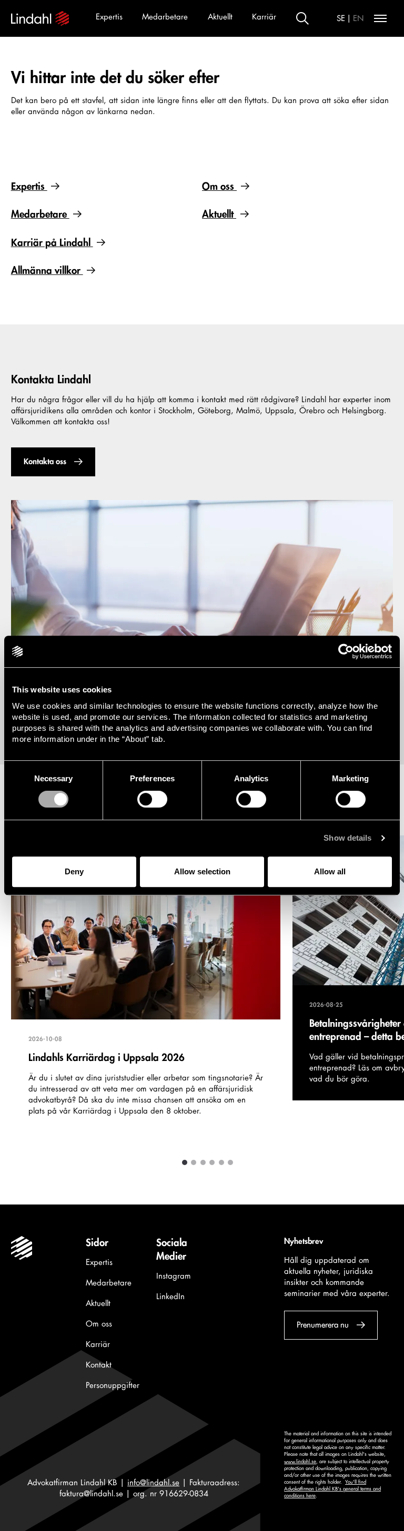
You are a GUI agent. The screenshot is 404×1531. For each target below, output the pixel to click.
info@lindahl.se (153, 1483)
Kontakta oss (44, 462)
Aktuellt (220, 17)
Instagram (173, 1276)
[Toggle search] (302, 18)
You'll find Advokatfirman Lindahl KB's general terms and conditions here (332, 1488)
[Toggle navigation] (380, 18)
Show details (347, 837)
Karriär (264, 17)
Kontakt (99, 1365)
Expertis (109, 17)
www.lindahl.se (300, 1461)
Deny (74, 871)
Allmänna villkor (47, 270)
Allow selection (202, 871)
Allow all (330, 871)
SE (341, 19)
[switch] (152, 799)
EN (358, 19)
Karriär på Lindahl (52, 243)
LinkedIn (170, 1297)
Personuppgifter (112, 1386)
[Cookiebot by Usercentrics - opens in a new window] (346, 651)
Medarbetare (165, 17)
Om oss (219, 186)
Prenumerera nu (323, 1325)
